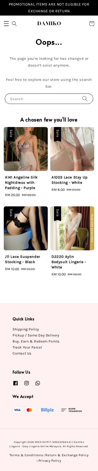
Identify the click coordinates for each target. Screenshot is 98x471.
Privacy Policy (49, 460)
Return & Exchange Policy (66, 455)
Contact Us (22, 353)
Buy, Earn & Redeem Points (36, 341)
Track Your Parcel (27, 347)
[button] (6, 23)
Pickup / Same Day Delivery (36, 335)
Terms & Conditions (26, 455)
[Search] (85, 98)
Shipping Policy (26, 329)
